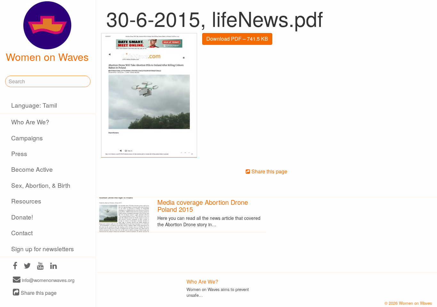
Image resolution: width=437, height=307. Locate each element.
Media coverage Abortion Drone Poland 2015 (202, 205)
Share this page (38, 292)
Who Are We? (30, 121)
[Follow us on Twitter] (27, 266)
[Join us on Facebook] (15, 266)
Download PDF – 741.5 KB (237, 38)
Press (19, 153)
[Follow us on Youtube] (40, 266)
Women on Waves (47, 56)
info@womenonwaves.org (47, 280)
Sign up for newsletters (42, 248)
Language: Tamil (34, 105)
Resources (26, 200)
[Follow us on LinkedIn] (54, 266)
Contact (22, 232)
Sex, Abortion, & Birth (40, 185)
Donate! (22, 216)
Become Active (32, 169)
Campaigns (27, 137)
